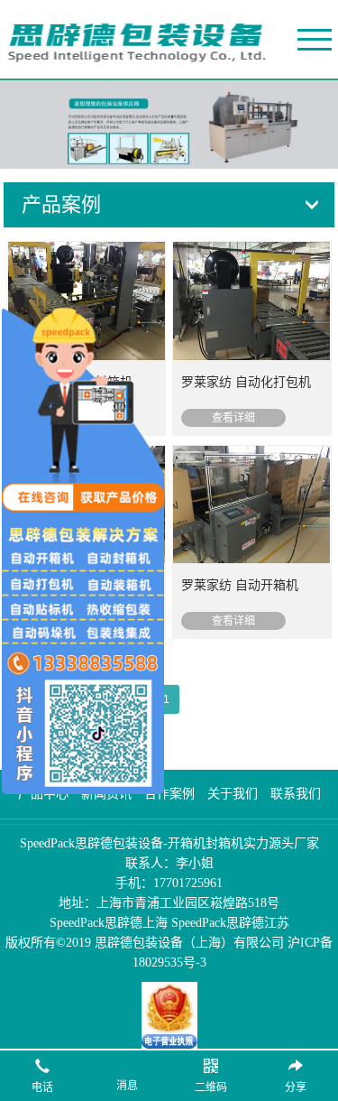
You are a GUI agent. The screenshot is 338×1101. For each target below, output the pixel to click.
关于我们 (232, 793)
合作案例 (169, 793)
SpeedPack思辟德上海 (109, 923)
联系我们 (295, 793)
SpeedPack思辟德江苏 (230, 923)
